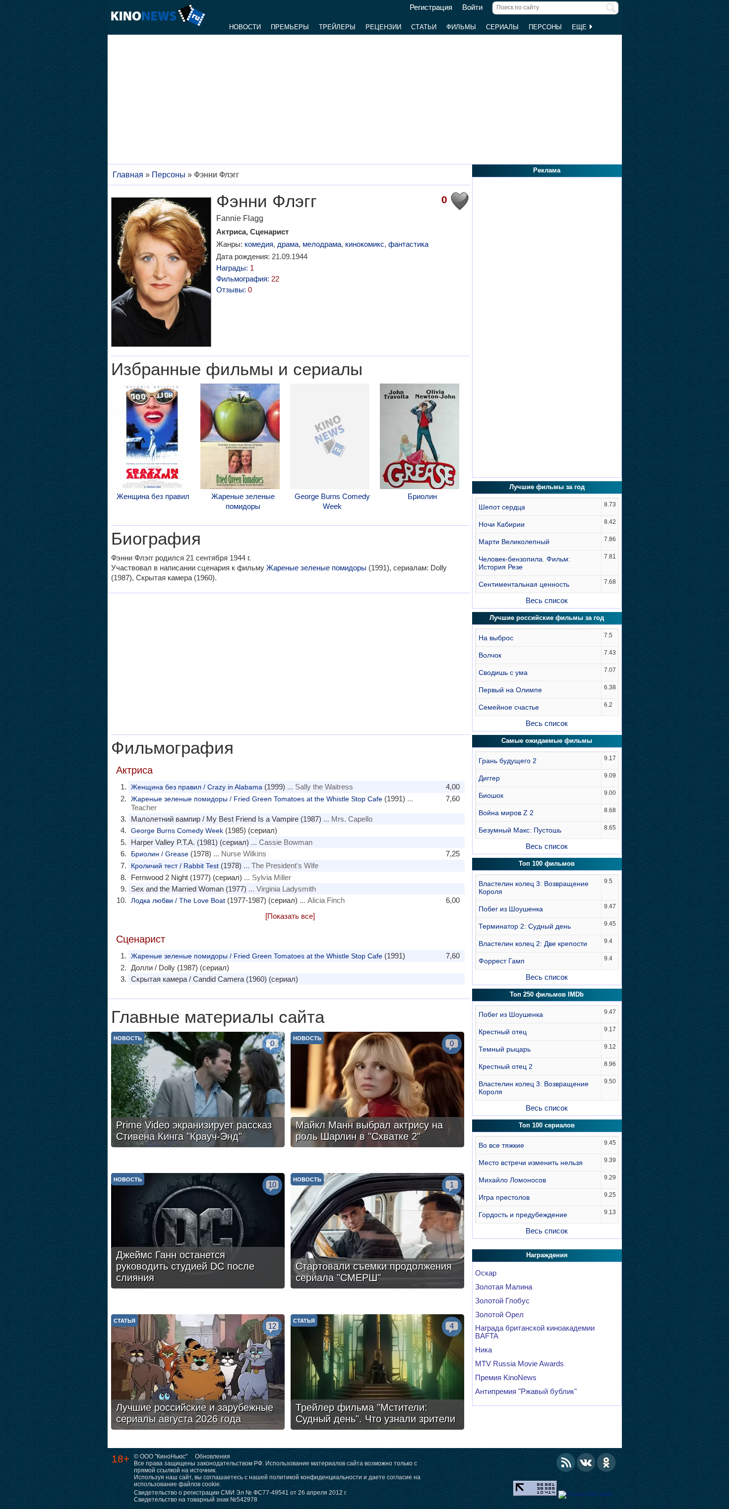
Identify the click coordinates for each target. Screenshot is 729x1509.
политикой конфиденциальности (315, 1477)
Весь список (547, 600)
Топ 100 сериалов (547, 1125)
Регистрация (431, 7)
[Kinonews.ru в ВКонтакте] (586, 1462)
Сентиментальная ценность (524, 584)
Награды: (235, 268)
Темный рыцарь (505, 1049)
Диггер (489, 778)
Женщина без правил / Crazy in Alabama (196, 787)
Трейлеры (337, 27)
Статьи (423, 27)
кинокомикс (364, 244)
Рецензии (383, 27)
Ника (483, 1350)
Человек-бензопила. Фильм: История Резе (524, 563)
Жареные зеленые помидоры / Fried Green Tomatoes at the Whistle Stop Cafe (256, 799)
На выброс (496, 638)
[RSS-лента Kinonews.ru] (565, 1462)
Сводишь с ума (503, 672)
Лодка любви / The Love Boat (178, 900)
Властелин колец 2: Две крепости (533, 944)
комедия (258, 244)
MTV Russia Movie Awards (519, 1364)
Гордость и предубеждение (523, 1215)
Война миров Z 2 (506, 813)
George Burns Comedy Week (332, 501)
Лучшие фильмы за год (547, 487)
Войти (472, 7)
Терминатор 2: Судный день (525, 926)
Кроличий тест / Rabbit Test (175, 866)
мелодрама (322, 244)
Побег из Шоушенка (511, 909)
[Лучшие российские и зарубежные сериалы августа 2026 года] (198, 1373)
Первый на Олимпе (510, 690)
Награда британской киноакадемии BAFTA (535, 1332)
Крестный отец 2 (506, 1066)
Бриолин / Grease (159, 854)
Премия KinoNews (506, 1378)
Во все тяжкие (501, 1145)
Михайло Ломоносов (512, 1180)
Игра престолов (504, 1197)
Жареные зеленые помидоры (243, 501)
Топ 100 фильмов (547, 863)
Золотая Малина (503, 1287)
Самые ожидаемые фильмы (546, 740)
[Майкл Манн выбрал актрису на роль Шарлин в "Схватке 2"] (377, 1091)
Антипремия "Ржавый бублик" (526, 1392)
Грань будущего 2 (508, 761)
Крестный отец (503, 1032)
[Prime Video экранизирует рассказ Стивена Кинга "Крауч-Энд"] (198, 1091)
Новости (245, 27)
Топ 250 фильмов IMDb (547, 994)
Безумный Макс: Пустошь (520, 830)
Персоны (545, 27)
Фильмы (461, 27)
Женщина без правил (153, 496)
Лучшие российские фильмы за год (546, 617)
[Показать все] (290, 916)
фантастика (408, 244)
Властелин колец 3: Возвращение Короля (534, 887)
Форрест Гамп (502, 961)
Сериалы (502, 27)
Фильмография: (247, 279)
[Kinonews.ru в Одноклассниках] (606, 1462)
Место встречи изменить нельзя (531, 1163)
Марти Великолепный (514, 542)
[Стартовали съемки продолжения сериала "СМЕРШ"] (377, 1232)
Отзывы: (234, 289)
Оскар (485, 1273)
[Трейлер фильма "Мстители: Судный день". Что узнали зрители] (377, 1373)
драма (288, 244)
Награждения (547, 1255)
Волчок (490, 655)
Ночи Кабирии (502, 524)
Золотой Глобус (502, 1301)
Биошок (491, 795)
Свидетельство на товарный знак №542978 (195, 1499)
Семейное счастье (509, 707)
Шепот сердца (502, 507)
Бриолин (422, 496)
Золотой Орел (499, 1315)
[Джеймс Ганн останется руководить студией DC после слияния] (198, 1232)
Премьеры (290, 27)
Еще (580, 27)
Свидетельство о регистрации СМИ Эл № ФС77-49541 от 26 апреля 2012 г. (240, 1492)
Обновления (212, 1456)
